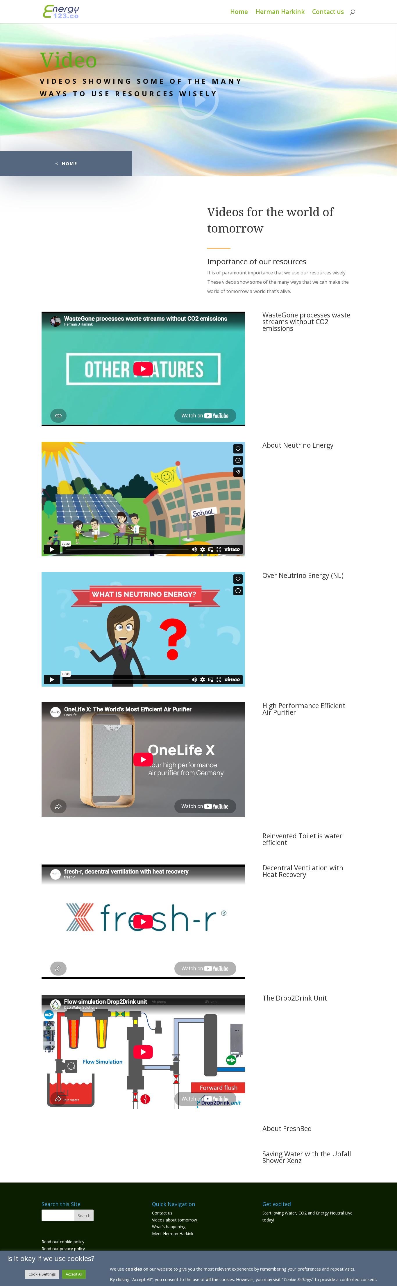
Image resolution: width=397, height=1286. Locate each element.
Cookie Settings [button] (42, 1274)
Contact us (328, 13)
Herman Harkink (280, 13)
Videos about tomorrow (174, 1220)
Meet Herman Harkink (172, 1233)
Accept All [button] (74, 1274)
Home (239, 13)
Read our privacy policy (63, 1248)
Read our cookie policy (63, 1241)
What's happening (168, 1226)
